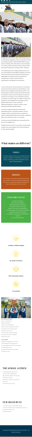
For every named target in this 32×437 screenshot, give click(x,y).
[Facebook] (1, 0)
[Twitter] (7, 0)
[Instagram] (9, 0)
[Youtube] (4, 0)
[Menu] (1, 8)
